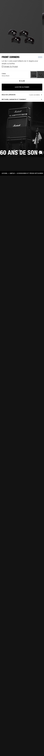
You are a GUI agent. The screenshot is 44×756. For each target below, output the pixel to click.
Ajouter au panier (22, 87)
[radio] (33, 74)
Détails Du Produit (11, 66)
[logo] (8, 8)
